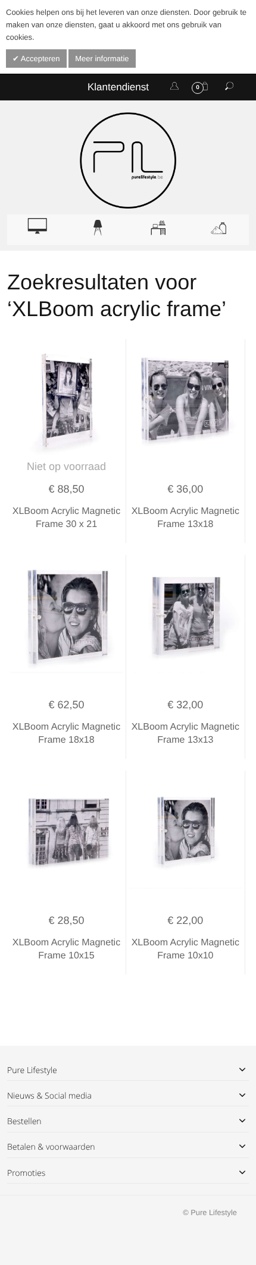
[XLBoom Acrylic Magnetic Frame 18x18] (66, 617)
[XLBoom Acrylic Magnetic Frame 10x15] (66, 833)
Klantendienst (118, 87)
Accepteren (39, 58)
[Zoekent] (229, 86)
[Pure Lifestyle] (128, 160)
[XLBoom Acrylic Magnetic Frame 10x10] (185, 833)
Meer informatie (102, 58)
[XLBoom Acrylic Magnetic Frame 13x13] (185, 617)
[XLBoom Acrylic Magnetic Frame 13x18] (185, 402)
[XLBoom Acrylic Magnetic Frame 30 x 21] (66, 402)
